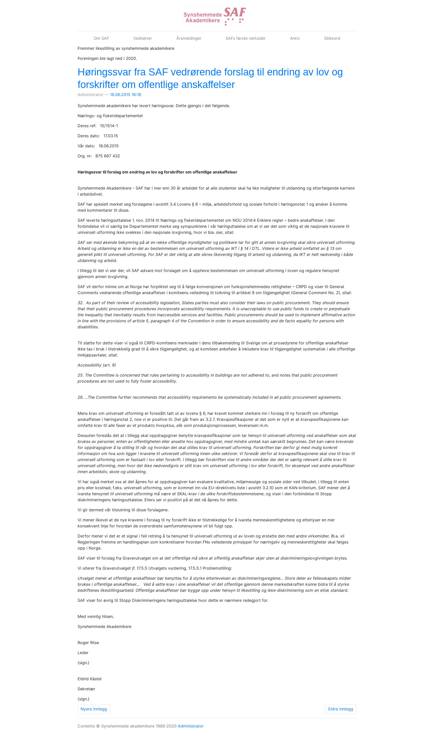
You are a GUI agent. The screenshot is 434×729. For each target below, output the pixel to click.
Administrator (191, 725)
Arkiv (295, 38)
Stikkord (332, 38)
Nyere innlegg (94, 708)
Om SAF (101, 38)
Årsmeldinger (188, 38)
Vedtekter (142, 38)
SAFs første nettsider (246, 38)
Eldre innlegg (340, 708)
